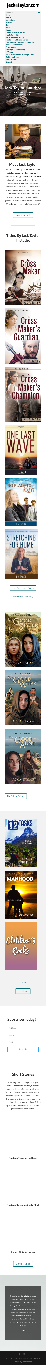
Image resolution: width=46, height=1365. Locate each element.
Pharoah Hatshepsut (14, 44)
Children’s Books (12, 57)
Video (8, 27)
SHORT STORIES (23, 1263)
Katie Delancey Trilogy (15, 37)
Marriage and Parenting (15, 49)
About (8, 17)
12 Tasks (9, 52)
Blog (8, 25)
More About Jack (23, 215)
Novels (8, 30)
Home (8, 15)
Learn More (23, 991)
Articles (9, 22)
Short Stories (11, 59)
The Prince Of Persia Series (17, 40)
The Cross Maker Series (15, 32)
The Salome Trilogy (14, 35)
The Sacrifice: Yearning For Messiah (20, 42)
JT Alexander (11, 47)
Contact (9, 62)
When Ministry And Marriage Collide (20, 54)
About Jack (10, 20)
